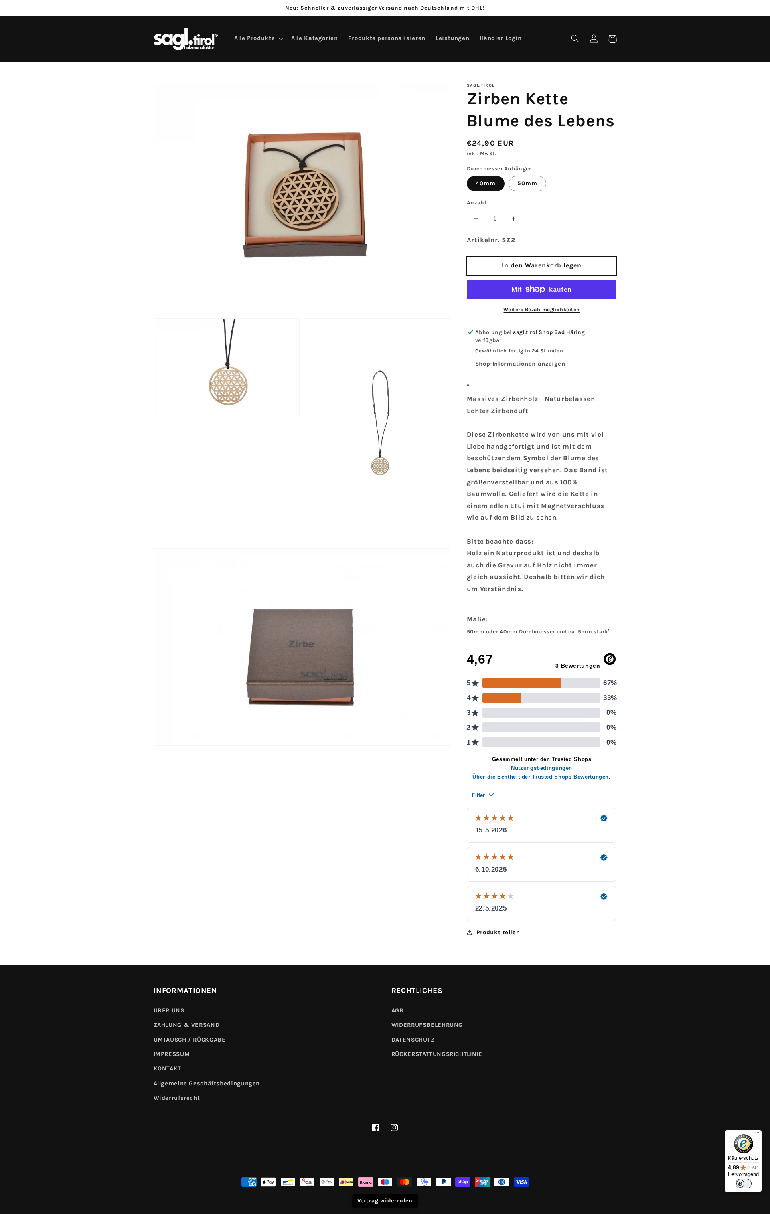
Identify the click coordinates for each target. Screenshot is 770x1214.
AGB (397, 1010)
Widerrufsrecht (177, 1098)
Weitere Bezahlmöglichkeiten (541, 309)
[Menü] (757, 1134)
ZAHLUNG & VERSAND (187, 1025)
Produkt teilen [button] (498, 932)
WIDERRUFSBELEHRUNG (427, 1025)
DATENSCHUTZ (413, 1039)
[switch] (744, 1183)
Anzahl (476, 202)
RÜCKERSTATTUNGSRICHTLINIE (436, 1054)
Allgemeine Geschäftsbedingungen (207, 1083)
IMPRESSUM (172, 1054)
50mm (527, 183)
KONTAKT (167, 1068)
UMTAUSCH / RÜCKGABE (190, 1039)
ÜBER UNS (169, 1010)
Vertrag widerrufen (384, 1200)
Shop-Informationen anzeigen (520, 364)
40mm (486, 183)
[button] (575, 39)
